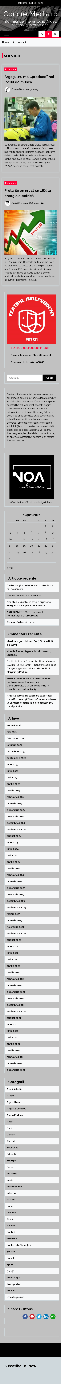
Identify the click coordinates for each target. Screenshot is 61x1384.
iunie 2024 (13, 849)
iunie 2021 (12, 1031)
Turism (11, 1290)
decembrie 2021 (16, 992)
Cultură (11, 1141)
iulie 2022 (12, 946)
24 (10, 552)
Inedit (10, 1180)
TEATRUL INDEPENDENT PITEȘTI (30, 348)
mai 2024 (12, 855)
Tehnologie (13, 1277)
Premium (12, 1238)
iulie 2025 (12, 764)
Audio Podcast (15, 1115)
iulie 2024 (12, 842)
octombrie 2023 (16, 901)
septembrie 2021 (16, 1011)
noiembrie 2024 (16, 816)
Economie (10, 69)
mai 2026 (12, 732)
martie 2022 (13, 972)
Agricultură (13, 1102)
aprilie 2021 (13, 1044)
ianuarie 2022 (14, 985)
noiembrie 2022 (15, 927)
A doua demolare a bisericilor (24, 595)
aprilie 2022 (13, 966)
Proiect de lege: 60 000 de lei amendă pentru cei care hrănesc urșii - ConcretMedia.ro (29, 682)
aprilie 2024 (13, 862)
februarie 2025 (15, 797)
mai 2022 (12, 959)
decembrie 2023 (16, 888)
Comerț (11, 1134)
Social (10, 1258)
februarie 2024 (15, 875)
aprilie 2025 (13, 784)
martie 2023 (13, 914)
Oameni (11, 1212)
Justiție (11, 1199)
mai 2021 (12, 1037)
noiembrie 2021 (15, 998)
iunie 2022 (13, 953)
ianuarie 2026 (15, 745)
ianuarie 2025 (14, 803)
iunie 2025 (12, 771)
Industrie (12, 1173)
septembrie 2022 (16, 933)
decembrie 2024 (16, 810)
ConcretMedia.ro (30, 14)
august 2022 (14, 940)
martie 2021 (13, 1050)
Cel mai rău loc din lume (21, 622)
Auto (9, 1121)
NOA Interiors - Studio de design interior (31, 502)
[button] (41, 34)
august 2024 (14, 836)
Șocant (11, 1251)
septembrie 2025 (16, 758)
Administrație (14, 1089)
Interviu (11, 1193)
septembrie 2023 (16, 907)
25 (17, 552)
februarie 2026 (15, 738)
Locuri (10, 1206)
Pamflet (11, 1225)
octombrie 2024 (16, 823)
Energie (11, 1160)
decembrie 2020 (16, 1070)
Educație (12, 1154)
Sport (10, 1264)
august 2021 (14, 1018)
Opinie (10, 1219)
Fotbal (10, 1167)
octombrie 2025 (16, 751)
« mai (10, 567)
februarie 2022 (15, 979)
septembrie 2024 (16, 829)
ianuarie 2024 (15, 881)
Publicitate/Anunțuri (19, 1245)
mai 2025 (12, 777)
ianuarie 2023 (14, 920)
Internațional (14, 1186)
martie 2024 (14, 868)
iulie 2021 (12, 1024)
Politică (11, 1232)
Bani (9, 1128)
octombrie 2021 (16, 1005)
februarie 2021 (15, 1057)
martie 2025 (13, 790)
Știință (10, 1271)
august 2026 (14, 725)
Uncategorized (15, 1297)
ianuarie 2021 (14, 1063)
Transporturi (14, 1284)
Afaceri (11, 1095)
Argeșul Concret (16, 1108)
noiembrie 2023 (15, 894)
